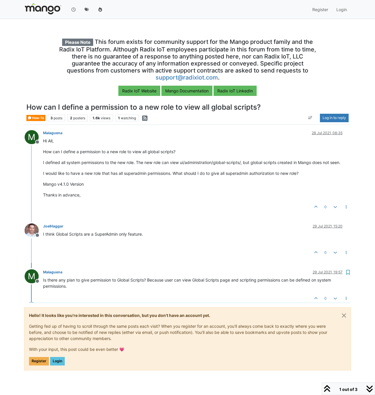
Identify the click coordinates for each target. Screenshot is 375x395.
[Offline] (34, 229)
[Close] (344, 315)
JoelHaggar (53, 226)
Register (39, 361)
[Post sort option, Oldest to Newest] (310, 118)
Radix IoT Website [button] (139, 90)
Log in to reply (334, 118)
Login (57, 361)
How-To (38, 118)
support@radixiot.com (187, 77)
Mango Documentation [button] (187, 90)
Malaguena (52, 133)
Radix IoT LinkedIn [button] (235, 90)
